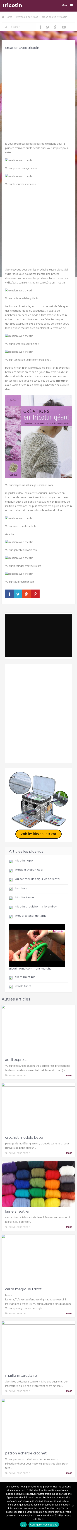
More (69, 1075)
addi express (16, 1060)
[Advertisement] (38, 94)
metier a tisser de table (31, 915)
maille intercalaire (21, 1375)
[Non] (72, 1506)
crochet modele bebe (24, 1137)
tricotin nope (24, 860)
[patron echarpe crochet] (39, 1424)
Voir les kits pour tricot (38, 834)
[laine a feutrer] (39, 1184)
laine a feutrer (17, 1211)
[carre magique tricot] (39, 1260)
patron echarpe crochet (26, 1453)
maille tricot (23, 986)
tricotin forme (24, 897)
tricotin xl (21, 888)
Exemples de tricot (27, 17)
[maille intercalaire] (39, 1346)
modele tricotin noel (29, 869)
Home (9, 17)
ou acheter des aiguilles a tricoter (37, 879)
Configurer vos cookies (43, 1524)
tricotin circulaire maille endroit (36, 906)
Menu (65, 5)
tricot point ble (25, 977)
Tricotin (12, 5)
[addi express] (39, 1030)
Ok (23, 1524)
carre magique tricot (23, 1289)
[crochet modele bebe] (39, 1108)
